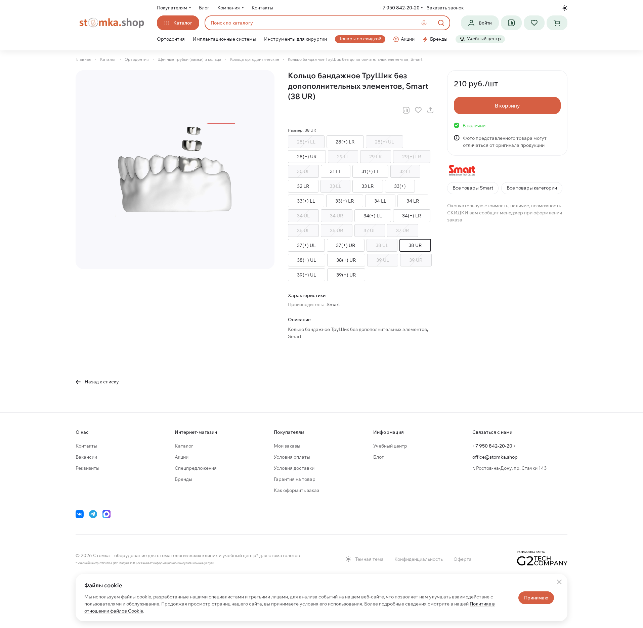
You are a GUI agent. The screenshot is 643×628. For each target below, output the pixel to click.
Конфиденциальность (418, 559)
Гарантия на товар (294, 479)
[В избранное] (418, 110)
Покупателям (289, 432)
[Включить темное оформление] (564, 8)
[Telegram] (93, 514)
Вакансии (86, 457)
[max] (106, 514)
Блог (378, 457)
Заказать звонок (445, 8)
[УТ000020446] (175, 169)
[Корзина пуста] (557, 22)
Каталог (184, 446)
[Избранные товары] (534, 22)
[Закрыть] (559, 582)
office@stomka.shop (495, 457)
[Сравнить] (406, 110)
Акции (181, 457)
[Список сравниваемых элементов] (511, 22)
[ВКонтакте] (80, 514)
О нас (82, 432)
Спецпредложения (196, 468)
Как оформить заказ (296, 490)
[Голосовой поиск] (425, 23)
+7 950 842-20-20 (400, 8)
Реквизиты (87, 468)
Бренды (183, 479)
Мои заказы (287, 446)
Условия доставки (294, 468)
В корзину (507, 105)
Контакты (86, 446)
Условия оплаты (292, 457)
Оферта (463, 559)
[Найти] (441, 23)
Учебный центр (390, 446)
